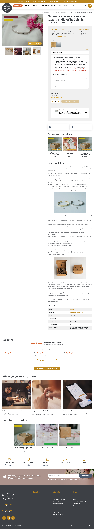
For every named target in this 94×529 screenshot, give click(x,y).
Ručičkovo (72, 309)
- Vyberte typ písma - (57, 52)
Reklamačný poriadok (58, 508)
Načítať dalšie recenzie (46, 360)
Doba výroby (56, 512)
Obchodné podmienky (58, 503)
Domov (40, 12)
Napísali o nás (76, 503)
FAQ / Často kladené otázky (79, 501)
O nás (74, 497)
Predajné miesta (57, 497)
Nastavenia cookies (57, 510)
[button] (81, 5)
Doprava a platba (57, 501)
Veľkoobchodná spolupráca (59, 499)
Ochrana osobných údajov (59, 505)
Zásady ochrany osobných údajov (77, 479)
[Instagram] (9, 518)
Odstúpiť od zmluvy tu (58, 514)
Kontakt (75, 495)
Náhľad (87, 49)
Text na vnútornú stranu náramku (60, 80)
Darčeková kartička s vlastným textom (70, 153)
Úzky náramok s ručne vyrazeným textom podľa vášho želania (55, 153)
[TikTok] (13, 518)
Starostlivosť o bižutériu (58, 495)
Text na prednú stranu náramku (60, 74)
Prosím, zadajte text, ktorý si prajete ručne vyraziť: (66, 57)
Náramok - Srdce (69, 447)
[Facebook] (4, 518)
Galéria (74, 499)
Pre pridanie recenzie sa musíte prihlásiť (47, 368)
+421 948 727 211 (77, 128)
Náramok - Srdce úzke (47, 447)
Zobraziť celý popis (62, 36)
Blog (74, 505)
